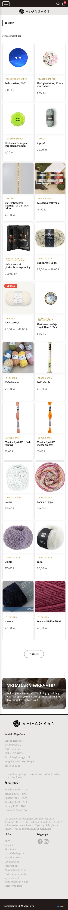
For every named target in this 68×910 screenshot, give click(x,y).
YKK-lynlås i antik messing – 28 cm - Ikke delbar (16, 206)
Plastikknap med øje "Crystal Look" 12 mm (47, 325)
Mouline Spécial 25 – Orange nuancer (47, 443)
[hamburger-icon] (5, 3)
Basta (40, 561)
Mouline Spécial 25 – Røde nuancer (18, 443)
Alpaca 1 (41, 143)
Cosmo (8, 502)
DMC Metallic (43, 382)
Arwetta (9, 621)
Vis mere (34, 654)
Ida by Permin (12, 382)
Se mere (18, 59)
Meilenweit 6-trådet (46, 262)
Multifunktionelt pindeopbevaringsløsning (18, 266)
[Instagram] (46, 841)
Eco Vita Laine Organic (48, 203)
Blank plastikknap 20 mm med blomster (50, 84)
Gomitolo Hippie (45, 502)
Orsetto (8, 561)
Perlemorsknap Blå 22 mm (18, 83)
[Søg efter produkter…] (58, 4)
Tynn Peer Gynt (12, 322)
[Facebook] (40, 841)
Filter (11, 22)
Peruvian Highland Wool (49, 621)
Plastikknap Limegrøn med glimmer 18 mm (16, 144)
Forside (6, 36)
